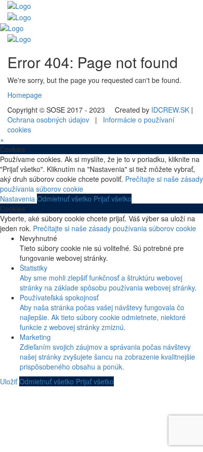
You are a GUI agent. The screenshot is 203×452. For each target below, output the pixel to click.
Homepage (24, 95)
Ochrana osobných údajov (48, 119)
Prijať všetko (113, 199)
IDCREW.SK (170, 110)
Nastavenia (18, 199)
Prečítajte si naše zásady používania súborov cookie (114, 228)
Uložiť (9, 381)
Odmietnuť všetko (65, 199)
